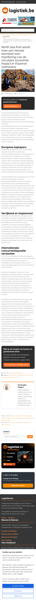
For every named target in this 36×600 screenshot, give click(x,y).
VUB (17, 377)
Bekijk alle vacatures (18, 485)
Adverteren (11, 517)
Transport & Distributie (16, 373)
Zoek (30, 436)
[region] (18, 574)
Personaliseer (18, 591)
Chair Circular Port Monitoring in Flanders (20, 375)
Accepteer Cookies (18, 586)
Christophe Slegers (22, 386)
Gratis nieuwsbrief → (12, 106)
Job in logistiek (6, 540)
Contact (3, 517)
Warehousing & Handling (9, 534)
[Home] (4, 38)
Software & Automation (9, 537)
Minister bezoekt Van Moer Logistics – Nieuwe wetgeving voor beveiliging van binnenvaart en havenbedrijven (17, 418)
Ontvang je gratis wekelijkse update (16, 365)
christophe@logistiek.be (9, 2)
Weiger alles (18, 596)
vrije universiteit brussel (8, 377)
